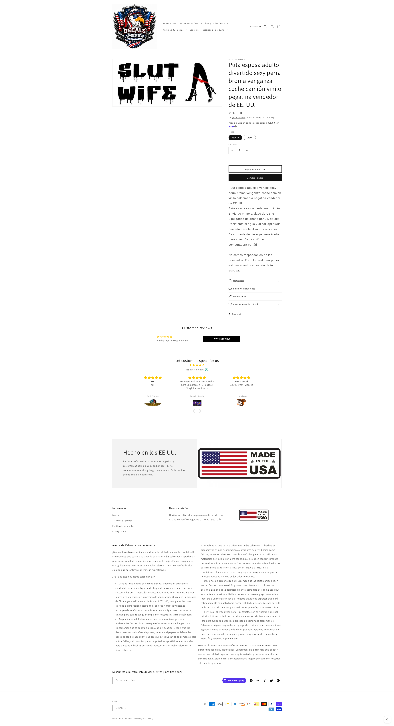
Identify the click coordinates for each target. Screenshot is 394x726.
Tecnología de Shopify (144, 719)
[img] (197, 365)
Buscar (115, 515)
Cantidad (233, 144)
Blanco (235, 137)
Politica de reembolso (123, 526)
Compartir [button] (237, 314)
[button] (190, 23)
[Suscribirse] (164, 680)
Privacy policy (119, 531)
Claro (250, 137)
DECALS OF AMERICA (127, 719)
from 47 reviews (195, 369)
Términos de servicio (122, 520)
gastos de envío (238, 117)
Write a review (222, 338)
